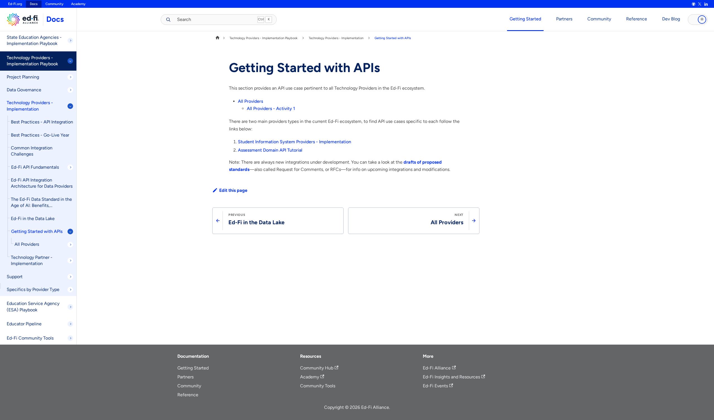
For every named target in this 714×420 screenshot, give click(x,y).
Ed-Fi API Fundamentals (35, 167)
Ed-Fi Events (435, 385)
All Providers (27, 244)
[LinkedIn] (706, 4)
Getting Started (525, 19)
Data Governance (24, 89)
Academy (78, 4)
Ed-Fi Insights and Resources (451, 377)
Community (54, 4)
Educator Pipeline (24, 323)
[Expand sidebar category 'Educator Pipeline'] (70, 324)
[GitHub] (693, 4)
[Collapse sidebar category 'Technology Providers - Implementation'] (70, 106)
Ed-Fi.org (15, 4)
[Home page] (217, 38)
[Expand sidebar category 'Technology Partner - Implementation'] (70, 260)
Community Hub (316, 368)
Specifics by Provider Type (33, 289)
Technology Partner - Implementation (31, 260)
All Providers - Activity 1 (271, 108)
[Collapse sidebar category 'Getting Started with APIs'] (70, 231)
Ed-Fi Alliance (437, 368)
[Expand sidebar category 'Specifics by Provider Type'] (70, 289)
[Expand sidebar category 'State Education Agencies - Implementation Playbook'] (70, 40)
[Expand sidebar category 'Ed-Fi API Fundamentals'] (70, 167)
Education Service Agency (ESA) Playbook (33, 306)
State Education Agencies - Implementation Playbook (34, 40)
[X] (700, 4)
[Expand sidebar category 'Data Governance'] (70, 90)
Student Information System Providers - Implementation (294, 141)
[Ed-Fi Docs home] (21, 19)
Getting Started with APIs (36, 231)
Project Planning (23, 77)
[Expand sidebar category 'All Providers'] (70, 244)
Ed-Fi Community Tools (30, 338)
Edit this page (233, 190)
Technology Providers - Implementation (30, 105)
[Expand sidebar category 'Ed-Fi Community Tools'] (70, 338)
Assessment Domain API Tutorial (270, 150)
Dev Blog (671, 19)
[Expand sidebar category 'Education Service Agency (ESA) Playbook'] (70, 307)
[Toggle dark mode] (698, 19)
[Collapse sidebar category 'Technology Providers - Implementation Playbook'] (70, 61)
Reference (636, 19)
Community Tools (317, 385)
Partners (564, 19)
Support (15, 276)
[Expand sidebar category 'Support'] (70, 277)
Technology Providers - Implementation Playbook (32, 60)
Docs (55, 19)
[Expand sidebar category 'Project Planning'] (70, 77)
